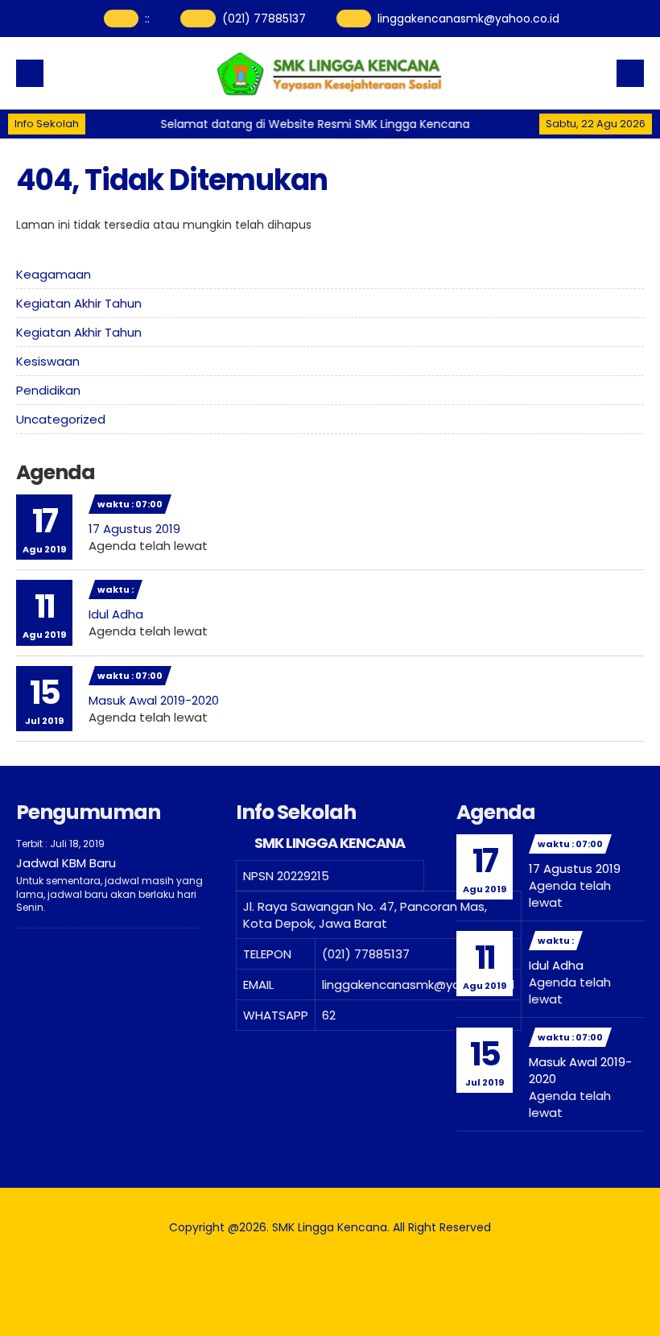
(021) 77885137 (264, 18)
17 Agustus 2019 (134, 528)
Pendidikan (48, 390)
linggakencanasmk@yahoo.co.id (468, 18)
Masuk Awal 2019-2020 (154, 700)
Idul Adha (116, 614)
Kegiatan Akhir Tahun (79, 303)
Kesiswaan (48, 361)
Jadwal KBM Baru (66, 862)
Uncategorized (60, 419)
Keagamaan (53, 274)
